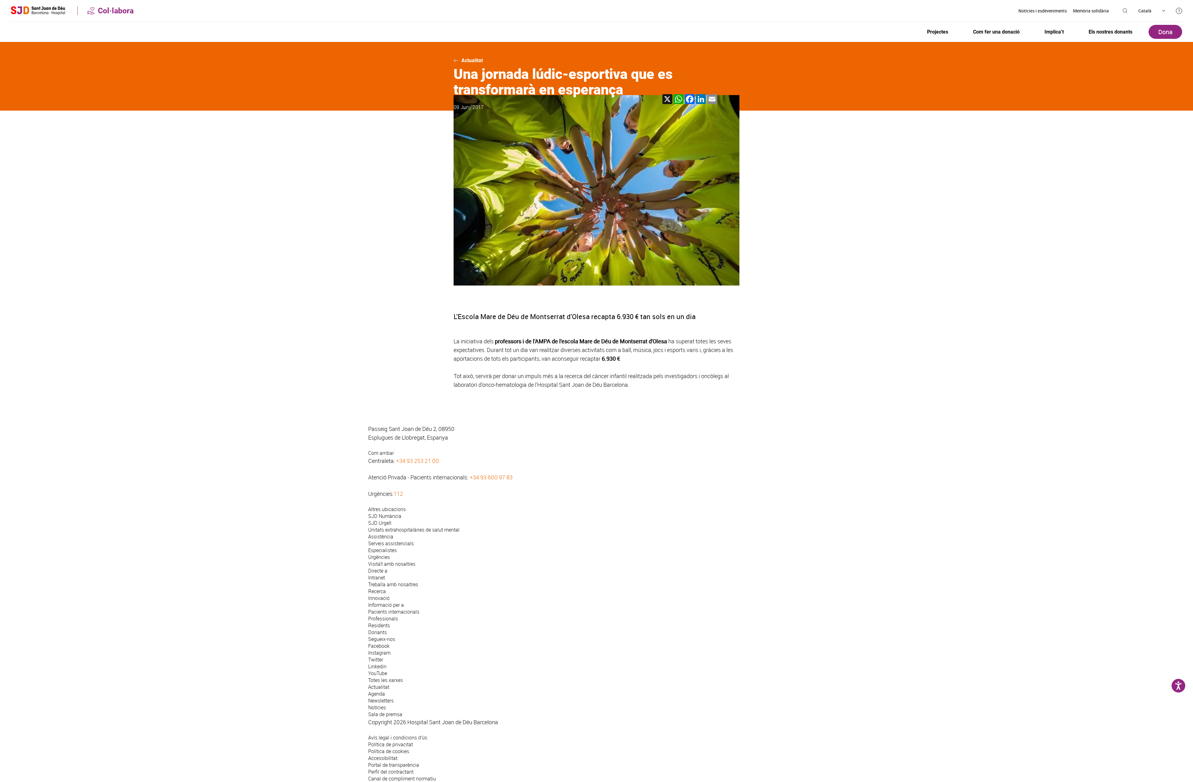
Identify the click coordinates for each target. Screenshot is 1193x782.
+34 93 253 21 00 (417, 460)
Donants (377, 632)
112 (398, 493)
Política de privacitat (390, 744)
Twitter (375, 659)
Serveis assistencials (391, 543)
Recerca (377, 591)
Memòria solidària (1091, 11)
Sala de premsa (385, 714)
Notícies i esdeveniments (1042, 11)
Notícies (377, 707)
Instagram (379, 652)
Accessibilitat (382, 758)
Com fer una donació (996, 32)
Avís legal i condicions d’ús (397, 737)
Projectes (937, 32)
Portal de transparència (393, 764)
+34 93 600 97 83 (491, 477)
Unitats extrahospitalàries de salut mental (413, 529)
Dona (1165, 32)
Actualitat (472, 60)
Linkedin (377, 666)
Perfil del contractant (391, 771)
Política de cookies (388, 751)
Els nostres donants (1110, 32)
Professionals (383, 618)
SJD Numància (384, 516)
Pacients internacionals (393, 611)
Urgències (379, 557)
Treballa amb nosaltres (393, 584)
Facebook (379, 646)
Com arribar (381, 453)
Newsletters (381, 700)
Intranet (376, 577)
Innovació (379, 598)
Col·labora (116, 10)
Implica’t (1054, 32)
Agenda (376, 693)
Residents (379, 625)
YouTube (377, 673)
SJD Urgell (379, 522)
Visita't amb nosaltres (391, 563)
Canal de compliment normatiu (402, 778)
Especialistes (382, 550)
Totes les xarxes (385, 680)
